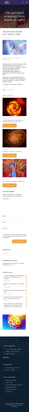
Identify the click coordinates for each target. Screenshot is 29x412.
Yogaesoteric (8, 391)
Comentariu (6, 198)
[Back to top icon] (26, 409)
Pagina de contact (10, 353)
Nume (4, 216)
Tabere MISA (8, 382)
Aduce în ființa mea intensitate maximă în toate (14, 181)
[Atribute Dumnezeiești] (7, 2)
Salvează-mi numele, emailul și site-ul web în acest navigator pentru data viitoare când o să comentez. (14, 236)
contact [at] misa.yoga (15, 349)
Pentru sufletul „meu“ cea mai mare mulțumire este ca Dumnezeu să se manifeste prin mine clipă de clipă (13, 305)
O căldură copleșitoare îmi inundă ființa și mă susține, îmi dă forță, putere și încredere (14, 277)
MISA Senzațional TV (10, 389)
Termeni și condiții (10, 370)
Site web (5, 228)
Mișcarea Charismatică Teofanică (14, 384)
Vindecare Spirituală (10, 387)
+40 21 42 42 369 (14, 351)
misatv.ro (14, 264)
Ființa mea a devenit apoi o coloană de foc (12, 151)
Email (4, 222)
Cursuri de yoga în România (12, 367)
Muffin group (19, 403)
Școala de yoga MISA (10, 380)
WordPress (14, 406)
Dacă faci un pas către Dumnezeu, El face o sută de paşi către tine (13, 297)
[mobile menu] (27, 2)
